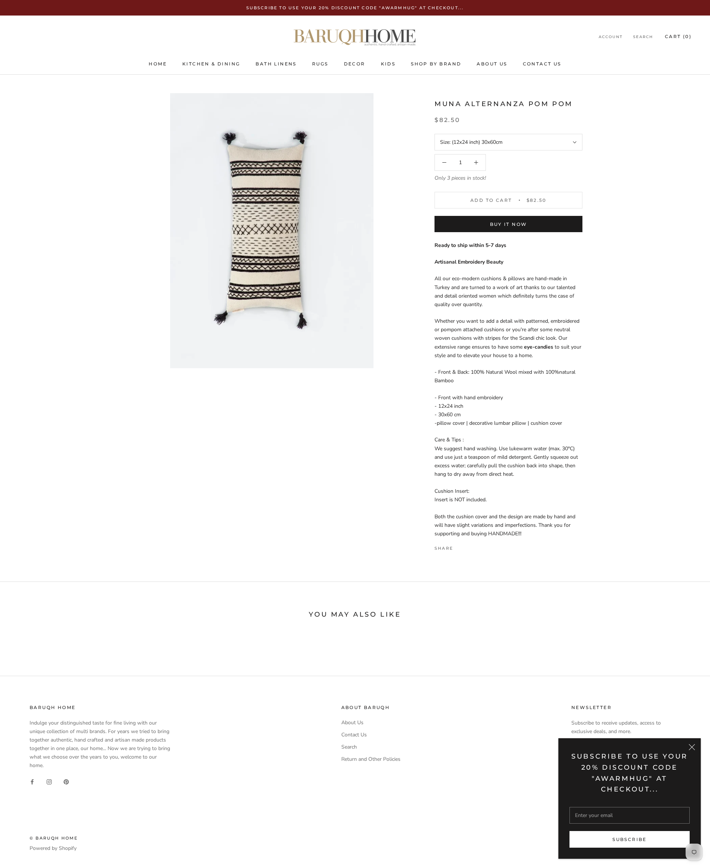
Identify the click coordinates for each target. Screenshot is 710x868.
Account (611, 37)
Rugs (320, 64)
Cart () (678, 37)
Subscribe (629, 839)
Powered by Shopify (53, 848)
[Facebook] (460, 546)
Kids (388, 64)
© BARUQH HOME (54, 838)
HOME (158, 64)
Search (643, 37)
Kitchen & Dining (211, 64)
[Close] (692, 747)
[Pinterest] (479, 546)
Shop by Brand (436, 64)
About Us (492, 64)
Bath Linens (276, 64)
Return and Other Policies (370, 759)
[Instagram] (49, 781)
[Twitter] (469, 546)
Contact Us (542, 64)
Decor (354, 64)
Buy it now (508, 224)
